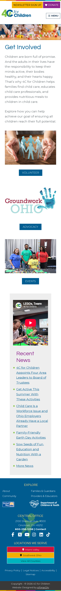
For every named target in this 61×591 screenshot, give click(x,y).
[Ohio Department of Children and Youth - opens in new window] (44, 506)
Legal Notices (31, 570)
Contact (40, 529)
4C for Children (16, 13)
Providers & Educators (44, 496)
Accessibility (48, 570)
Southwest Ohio (31, 555)
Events (32, 281)
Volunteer (32, 173)
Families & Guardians (43, 491)
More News (24, 466)
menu (54, 15)
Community (9, 496)
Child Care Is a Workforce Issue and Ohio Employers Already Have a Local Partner (32, 416)
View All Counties (30, 561)
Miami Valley (32, 549)
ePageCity (43, 587)
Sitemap (30, 574)
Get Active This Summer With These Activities (28, 394)
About (6, 491)
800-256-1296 (24, 529)
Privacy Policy (12, 570)
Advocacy (32, 226)
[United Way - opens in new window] (8, 506)
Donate (53, 5)
